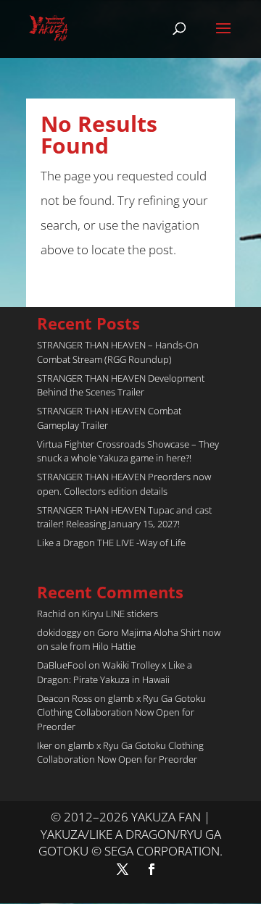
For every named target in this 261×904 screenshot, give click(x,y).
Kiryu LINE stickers (120, 613)
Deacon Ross (64, 698)
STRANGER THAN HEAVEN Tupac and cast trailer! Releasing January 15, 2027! (124, 517)
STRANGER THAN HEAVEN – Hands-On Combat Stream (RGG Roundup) (118, 352)
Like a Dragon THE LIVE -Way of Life (111, 542)
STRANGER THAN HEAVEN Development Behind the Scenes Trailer (120, 385)
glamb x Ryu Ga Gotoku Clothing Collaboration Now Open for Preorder (121, 712)
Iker (44, 745)
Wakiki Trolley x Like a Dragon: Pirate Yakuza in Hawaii (114, 672)
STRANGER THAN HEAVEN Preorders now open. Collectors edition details (124, 484)
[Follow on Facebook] (151, 869)
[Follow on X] (122, 869)
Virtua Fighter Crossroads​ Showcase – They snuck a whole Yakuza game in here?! (128, 451)
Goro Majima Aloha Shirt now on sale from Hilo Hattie (128, 639)
